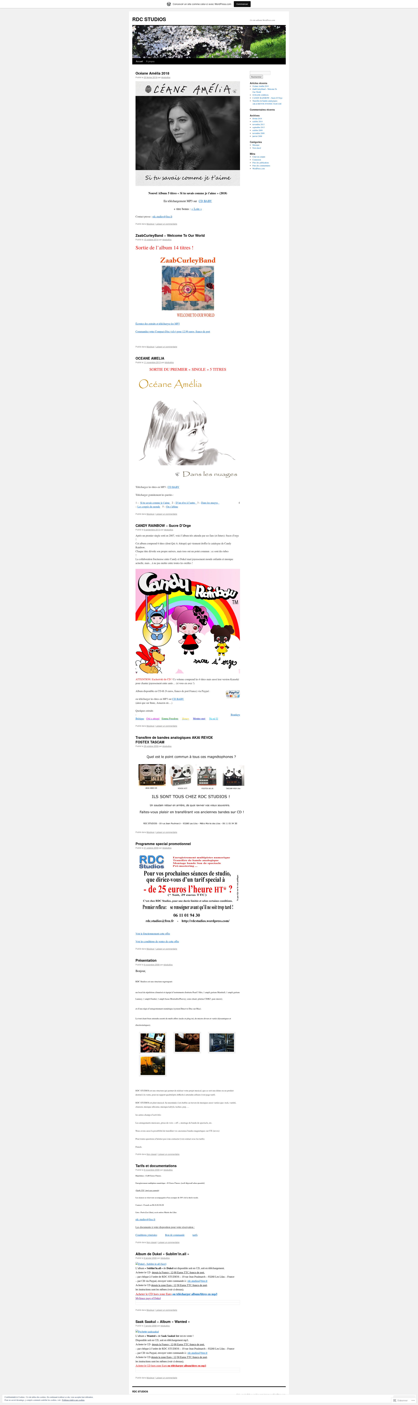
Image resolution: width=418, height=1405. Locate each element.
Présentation (146, 960)
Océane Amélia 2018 (152, 73)
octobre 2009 (257, 130)
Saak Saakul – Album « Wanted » (163, 1321)
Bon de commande (175, 1235)
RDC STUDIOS (149, 19)
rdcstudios (165, 77)
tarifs (195, 1235)
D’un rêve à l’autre (186, 502)
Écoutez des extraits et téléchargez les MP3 (158, 323)
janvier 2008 (257, 136)
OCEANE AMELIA (150, 358)
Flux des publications (260, 162)
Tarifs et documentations (156, 1165)
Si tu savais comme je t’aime (155, 502)
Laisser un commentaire (166, 223)
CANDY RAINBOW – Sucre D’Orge (163, 525)
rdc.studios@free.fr (162, 216)
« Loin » (196, 209)
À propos (150, 61)
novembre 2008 (258, 133)
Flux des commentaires (261, 165)
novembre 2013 (258, 124)
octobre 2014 (257, 121)
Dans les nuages (210, 502)
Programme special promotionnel (163, 843)
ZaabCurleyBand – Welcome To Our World (170, 235)
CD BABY (205, 201)
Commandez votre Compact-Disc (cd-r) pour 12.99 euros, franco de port (173, 331)
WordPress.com (258, 168)
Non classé (152, 1154)
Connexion (256, 159)
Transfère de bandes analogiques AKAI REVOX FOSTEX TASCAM (174, 739)
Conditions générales (146, 1235)
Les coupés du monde (148, 506)
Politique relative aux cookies (73, 1400)
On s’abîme (172, 506)
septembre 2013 (258, 127)
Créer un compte (258, 156)
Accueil (139, 61)
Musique (150, 223)
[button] (153, 1043)
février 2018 (257, 118)
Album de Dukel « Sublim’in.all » (162, 1253)
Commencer (242, 4)
